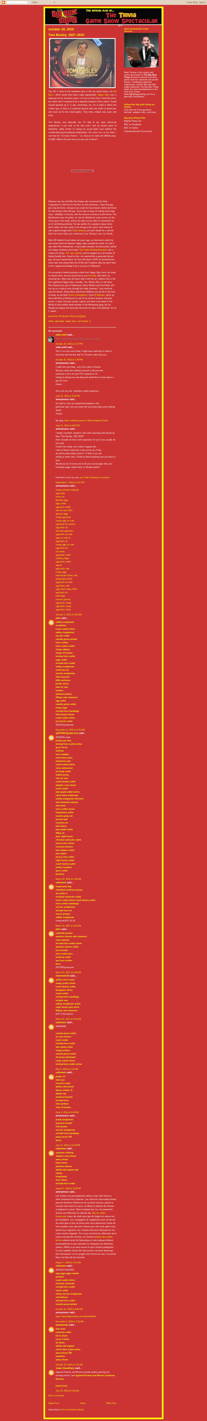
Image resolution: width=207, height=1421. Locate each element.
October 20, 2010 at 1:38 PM (69, 359)
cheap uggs (61, 572)
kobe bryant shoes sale (66, 575)
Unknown (61, 882)
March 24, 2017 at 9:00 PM (68, 972)
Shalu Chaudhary (65, 1368)
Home (83, 1403)
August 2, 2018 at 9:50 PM (68, 1188)
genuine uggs (62, 500)
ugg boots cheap (63, 603)
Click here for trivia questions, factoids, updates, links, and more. (140, 111)
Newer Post (53, 1403)
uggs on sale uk (63, 538)
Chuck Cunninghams (77, 295)
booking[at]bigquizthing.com (137, 94)
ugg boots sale (62, 568)
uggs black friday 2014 (66, 589)
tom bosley (83, 321)
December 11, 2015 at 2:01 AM (70, 730)
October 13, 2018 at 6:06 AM (69, 1309)
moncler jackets (63, 599)
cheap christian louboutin (67, 490)
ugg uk (59, 565)
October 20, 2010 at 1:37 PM (69, 344)
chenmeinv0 (62, 975)
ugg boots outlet (63, 507)
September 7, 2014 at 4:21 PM (70, 482)
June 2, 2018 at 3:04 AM (67, 1112)
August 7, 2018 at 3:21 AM (68, 1262)
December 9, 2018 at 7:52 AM (70, 1321)
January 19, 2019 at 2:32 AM (69, 1364)
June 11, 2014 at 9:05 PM (68, 425)
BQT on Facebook (132, 124)
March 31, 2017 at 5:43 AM (68, 1019)
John (58, 618)
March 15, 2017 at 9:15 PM (68, 926)
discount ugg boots (64, 531)
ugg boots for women (65, 524)
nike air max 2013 (64, 510)
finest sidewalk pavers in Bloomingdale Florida (86, 420)
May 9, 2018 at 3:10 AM (67, 1069)
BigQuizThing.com (132, 121)
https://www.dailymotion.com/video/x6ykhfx (76, 1316)
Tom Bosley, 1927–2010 (66, 35)
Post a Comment (56, 1395)
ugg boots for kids (64, 582)
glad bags (59, 321)
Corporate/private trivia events (138, 131)
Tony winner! (79, 230)
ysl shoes (60, 551)
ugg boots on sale (64, 534)
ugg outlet (60, 493)
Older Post (111, 1403)
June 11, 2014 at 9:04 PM (68, 396)
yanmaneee (62, 1325)
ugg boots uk (62, 527)
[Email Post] (86, 316)
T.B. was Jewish (73, 253)
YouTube (92, 275)
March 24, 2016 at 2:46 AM (68, 879)
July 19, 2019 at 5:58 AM (67, 1391)
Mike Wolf (61, 334)
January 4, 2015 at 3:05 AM (69, 614)
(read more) (61, 1386)
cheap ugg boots (63, 517)
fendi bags (60, 596)
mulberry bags (62, 558)
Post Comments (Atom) (72, 1409)
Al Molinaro (99, 295)
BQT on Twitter (131, 128)
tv (90, 321)
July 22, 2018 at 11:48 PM (68, 1145)
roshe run (60, 496)
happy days (70, 321)
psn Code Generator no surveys (94, 477)
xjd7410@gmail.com (67, 733)
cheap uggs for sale (65, 520)
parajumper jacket (64, 579)
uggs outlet (61, 503)
